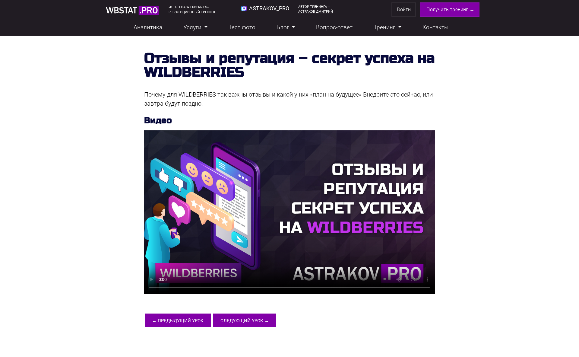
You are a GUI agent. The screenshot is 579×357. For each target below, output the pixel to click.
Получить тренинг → (450, 9)
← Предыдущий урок (178, 321)
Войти (404, 9)
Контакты (435, 27)
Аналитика (148, 27)
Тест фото (242, 27)
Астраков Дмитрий (315, 12)
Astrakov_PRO (268, 8)
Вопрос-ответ (334, 27)
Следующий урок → (244, 321)
